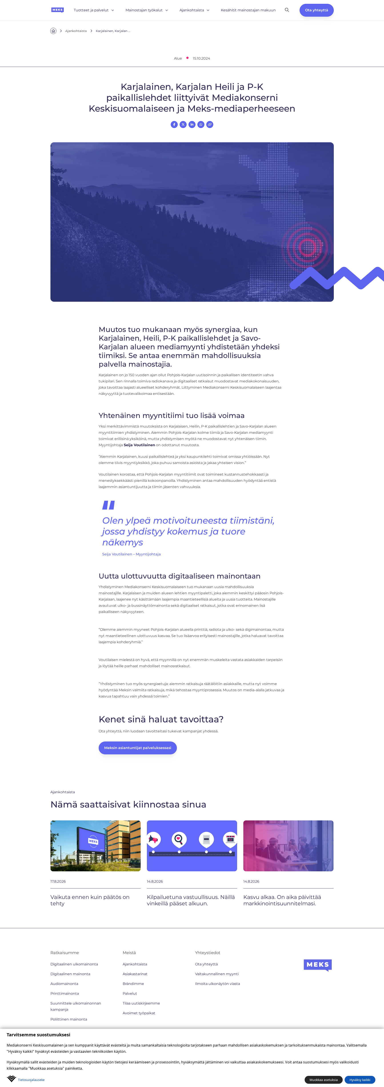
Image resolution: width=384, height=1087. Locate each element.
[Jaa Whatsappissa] (200, 124)
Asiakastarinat (135, 974)
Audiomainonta (64, 984)
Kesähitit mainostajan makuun (248, 10)
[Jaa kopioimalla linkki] (209, 124)
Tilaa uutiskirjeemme (141, 1003)
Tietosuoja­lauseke (31, 1080)
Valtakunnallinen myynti (217, 974)
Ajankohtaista (192, 10)
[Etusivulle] (57, 10)
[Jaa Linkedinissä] (192, 124)
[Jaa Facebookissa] (174, 124)
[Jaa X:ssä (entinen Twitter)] (183, 124)
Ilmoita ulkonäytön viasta (217, 984)
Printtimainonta (64, 993)
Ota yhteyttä (316, 10)
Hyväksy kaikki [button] (360, 1080)
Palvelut (130, 993)
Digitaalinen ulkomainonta (74, 964)
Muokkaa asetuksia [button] (324, 1080)
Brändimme (133, 984)
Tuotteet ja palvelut (91, 10)
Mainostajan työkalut (144, 10)
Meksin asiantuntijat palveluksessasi (137, 748)
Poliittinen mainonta (68, 1019)
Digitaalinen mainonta (70, 974)
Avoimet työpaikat (139, 1013)
